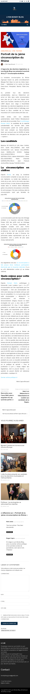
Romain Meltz (12, 283)
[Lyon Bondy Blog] (15, 18)
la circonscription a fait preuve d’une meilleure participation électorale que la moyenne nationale (15, 265)
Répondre (9, 532)
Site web (3, 608)
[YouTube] (22, 1)
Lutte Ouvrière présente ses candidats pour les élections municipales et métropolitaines (14, 476)
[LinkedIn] (28, 1)
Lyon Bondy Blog (15, 690)
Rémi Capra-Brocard (10, 64)
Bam (9, 691)
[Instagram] (27, 1)
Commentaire (5, 573)
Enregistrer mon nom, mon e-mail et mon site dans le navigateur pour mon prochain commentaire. (15, 617)
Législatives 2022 (6, 51)
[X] (24, 1)
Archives (3, 628)
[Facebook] (20, 1)
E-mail (3, 601)
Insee (9, 174)
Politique (19, 51)
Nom (2, 594)
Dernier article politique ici (9, 377)
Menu (5, 24)
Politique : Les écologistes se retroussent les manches (11, 503)
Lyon (13, 51)
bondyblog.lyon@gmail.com (9, 675)
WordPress (4, 691)
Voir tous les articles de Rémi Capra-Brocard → (15, 413)
